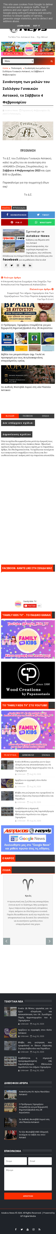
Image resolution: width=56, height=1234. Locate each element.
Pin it (19, 222)
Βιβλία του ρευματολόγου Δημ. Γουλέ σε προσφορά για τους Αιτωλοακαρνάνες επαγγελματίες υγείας (23, 357)
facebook (28, 416)
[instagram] (33, 1229)
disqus (45, 416)
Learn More (23, 26)
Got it (36, 26)
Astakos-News (8, 1212)
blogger (10, 416)
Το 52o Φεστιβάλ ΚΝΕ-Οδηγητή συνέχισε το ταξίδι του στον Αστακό (33, 1134)
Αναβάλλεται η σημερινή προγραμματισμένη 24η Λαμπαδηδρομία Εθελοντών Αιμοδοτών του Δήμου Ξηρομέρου (34, 813)
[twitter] (21, 1229)
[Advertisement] (28, 406)
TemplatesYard (26, 1220)
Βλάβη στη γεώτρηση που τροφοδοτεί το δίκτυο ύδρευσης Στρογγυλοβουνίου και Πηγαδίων (34, 795)
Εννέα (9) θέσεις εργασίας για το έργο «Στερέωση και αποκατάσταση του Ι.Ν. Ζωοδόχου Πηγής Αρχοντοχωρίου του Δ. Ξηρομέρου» (34, 766)
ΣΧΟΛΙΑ (46, 755)
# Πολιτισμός (19, 207)
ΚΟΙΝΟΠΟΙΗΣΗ (18, 215)
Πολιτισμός (16, 68)
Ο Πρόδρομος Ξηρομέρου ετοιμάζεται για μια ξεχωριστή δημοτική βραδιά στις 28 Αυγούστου (27, 326)
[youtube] (27, 1229)
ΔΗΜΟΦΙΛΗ (28, 755)
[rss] (39, 1229)
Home (5, 68)
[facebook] (16, 1229)
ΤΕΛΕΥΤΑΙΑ (10, 755)
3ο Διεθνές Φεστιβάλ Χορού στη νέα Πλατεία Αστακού (26, 388)
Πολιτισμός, (15, 113)
